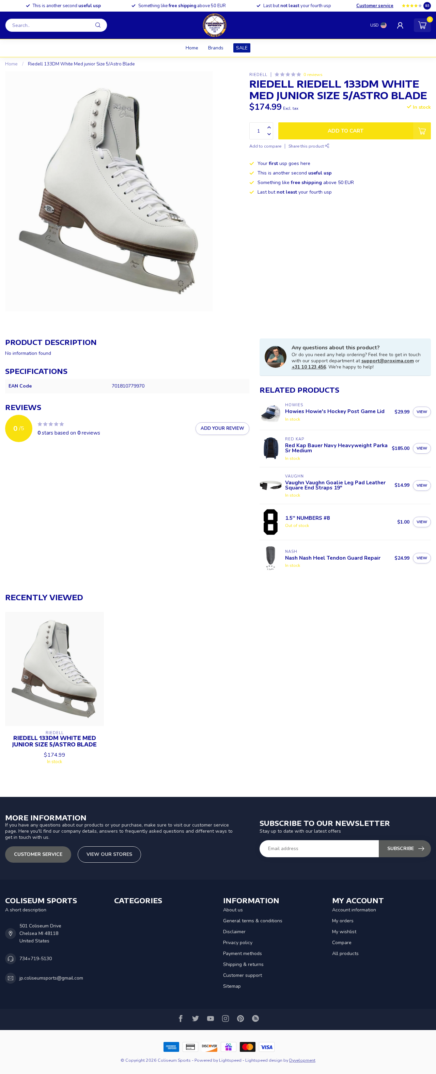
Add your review (222, 428)
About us (233, 910)
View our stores (109, 854)
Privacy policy (237, 942)
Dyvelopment (302, 1060)
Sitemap (232, 986)
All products (345, 953)
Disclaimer (234, 931)
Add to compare (265, 146)
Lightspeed (230, 1060)
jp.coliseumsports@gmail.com (51, 978)
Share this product (307, 146)
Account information (354, 910)
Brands (215, 48)
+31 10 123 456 (309, 367)
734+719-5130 (35, 958)
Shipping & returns (243, 964)
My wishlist (344, 931)
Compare (342, 942)
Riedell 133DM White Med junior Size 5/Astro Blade (81, 64)
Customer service (374, 6)
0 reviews (313, 74)
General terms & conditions (252, 921)
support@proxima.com (387, 361)
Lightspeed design (263, 1060)
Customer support (242, 975)
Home (192, 48)
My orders (343, 921)
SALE (242, 48)
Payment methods (242, 953)
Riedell (258, 74)
